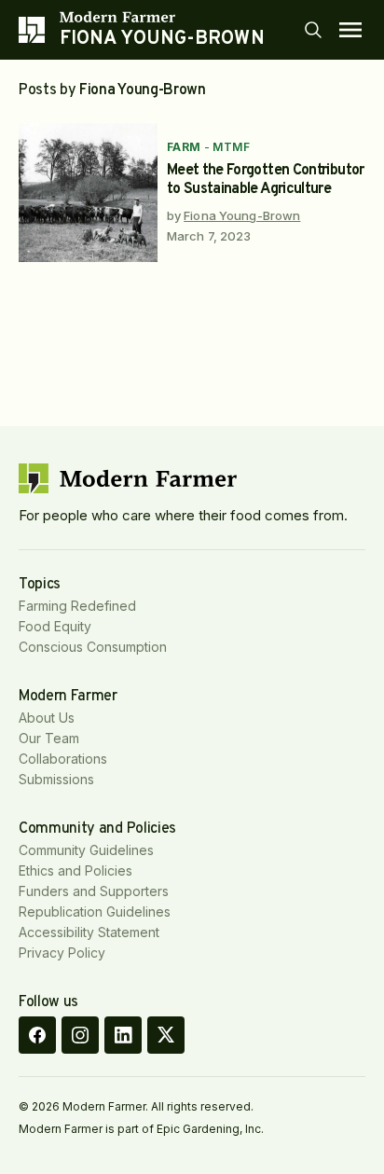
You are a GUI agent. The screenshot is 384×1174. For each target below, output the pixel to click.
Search (313, 30)
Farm (184, 147)
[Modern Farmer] (162, 16)
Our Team (49, 738)
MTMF (231, 147)
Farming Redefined (77, 606)
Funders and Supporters (94, 891)
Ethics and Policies (75, 870)
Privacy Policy (62, 952)
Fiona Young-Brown (242, 215)
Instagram (80, 1035)
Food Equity (55, 626)
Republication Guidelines (95, 911)
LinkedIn (123, 1035)
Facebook (37, 1035)
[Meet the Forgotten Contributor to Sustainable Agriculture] (88, 192)
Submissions (56, 779)
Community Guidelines (86, 850)
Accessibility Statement (89, 932)
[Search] (313, 30)
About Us (47, 717)
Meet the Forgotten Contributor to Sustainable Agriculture (265, 180)
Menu (350, 30)
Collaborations (63, 759)
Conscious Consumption (93, 647)
